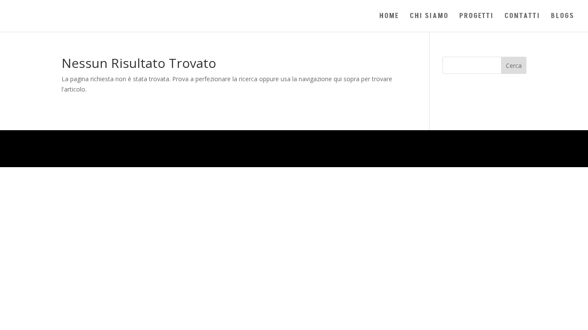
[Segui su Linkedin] (484, 149)
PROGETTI (476, 17)
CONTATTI (522, 17)
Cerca (514, 65)
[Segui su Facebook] (519, 149)
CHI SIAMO (429, 17)
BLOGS (562, 17)
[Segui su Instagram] (502, 149)
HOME (389, 17)
